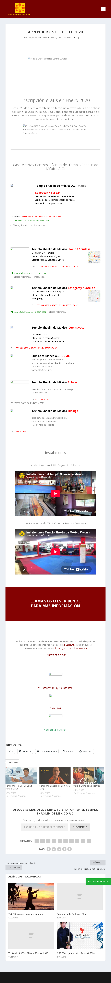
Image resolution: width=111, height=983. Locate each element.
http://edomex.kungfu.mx (27, 403)
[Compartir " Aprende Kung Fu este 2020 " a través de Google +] (48, 841)
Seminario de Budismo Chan (72, 914)
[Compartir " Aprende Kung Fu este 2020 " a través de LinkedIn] (66, 841)
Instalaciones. (40, 225)
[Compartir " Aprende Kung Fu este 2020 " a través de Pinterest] (60, 841)
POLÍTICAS (69, 644)
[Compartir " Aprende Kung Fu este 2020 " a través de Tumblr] (54, 841)
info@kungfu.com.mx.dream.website (70, 648)
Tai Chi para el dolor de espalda (25, 914)
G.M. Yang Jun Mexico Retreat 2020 (76, 953)
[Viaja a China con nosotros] (88, 776)
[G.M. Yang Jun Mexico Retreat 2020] (80, 935)
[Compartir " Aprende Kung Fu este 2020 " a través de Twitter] (42, 841)
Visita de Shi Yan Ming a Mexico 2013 (28, 953)
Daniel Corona (42, 37)
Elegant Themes (48, 976)
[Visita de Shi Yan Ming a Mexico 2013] (31, 935)
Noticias (68, 37)
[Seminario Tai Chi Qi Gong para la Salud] (21, 776)
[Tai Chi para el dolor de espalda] (31, 896)
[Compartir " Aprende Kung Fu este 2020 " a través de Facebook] (37, 841)
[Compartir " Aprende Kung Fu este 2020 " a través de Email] (83, 841)
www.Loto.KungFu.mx (42, 370)
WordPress (78, 976)
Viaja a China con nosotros (86, 785)
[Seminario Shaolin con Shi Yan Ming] (55, 776)
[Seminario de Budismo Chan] (80, 896)
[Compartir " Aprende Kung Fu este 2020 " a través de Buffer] (71, 841)
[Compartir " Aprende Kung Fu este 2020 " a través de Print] (89, 841)
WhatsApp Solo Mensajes (28, 312)
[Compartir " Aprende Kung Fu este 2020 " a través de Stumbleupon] (77, 841)
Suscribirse (80, 827)
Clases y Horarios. (21, 225)
